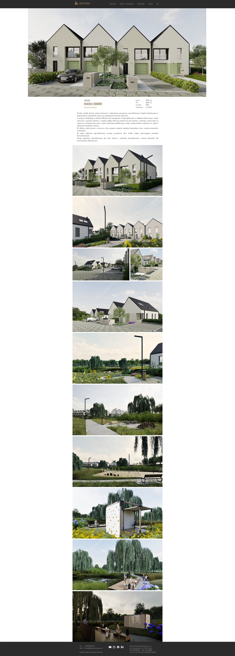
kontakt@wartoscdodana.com (94, 648)
